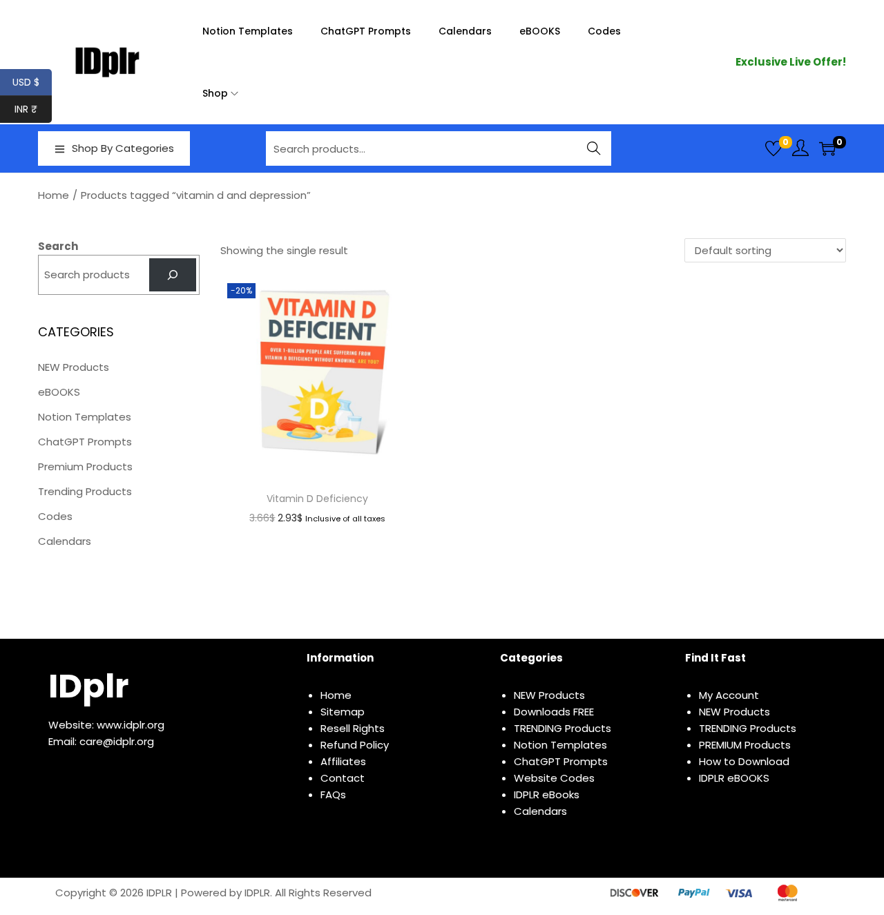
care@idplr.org (116, 741)
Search (594, 148)
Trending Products (85, 491)
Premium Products (85, 466)
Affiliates (343, 761)
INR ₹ (33, 109)
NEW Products (73, 367)
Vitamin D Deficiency (317, 498)
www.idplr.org (130, 724)
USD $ (32, 82)
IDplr (88, 686)
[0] (773, 148)
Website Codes (554, 778)
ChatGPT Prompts (85, 441)
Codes (55, 516)
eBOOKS (59, 392)
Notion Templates (84, 417)
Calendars (64, 541)
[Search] (172, 274)
